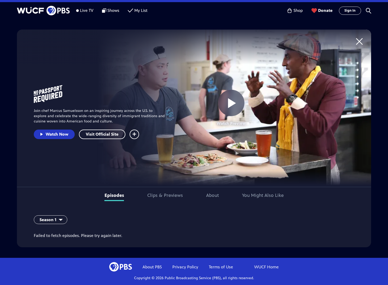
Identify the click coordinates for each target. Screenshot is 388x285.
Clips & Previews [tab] (165, 195)
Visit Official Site (102, 134)
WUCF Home (266, 266)
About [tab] (212, 195)
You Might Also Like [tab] (263, 195)
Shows (113, 10)
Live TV (86, 10)
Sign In (350, 10)
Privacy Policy (185, 266)
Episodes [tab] (114, 195)
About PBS (152, 266)
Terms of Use (221, 266)
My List (141, 10)
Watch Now (57, 134)
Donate (325, 10)
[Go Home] (359, 41)
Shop (298, 10)
